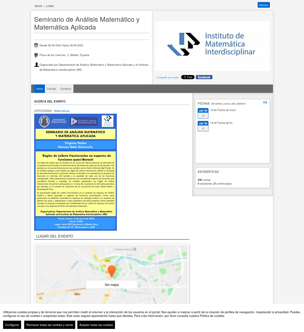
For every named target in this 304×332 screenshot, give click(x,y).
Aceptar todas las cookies (96, 325)
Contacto (65, 89)
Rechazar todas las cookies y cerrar (49, 325)
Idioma (263, 5)
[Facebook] (204, 77)
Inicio (38, 6)
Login (50, 6)
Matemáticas (62, 111)
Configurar (12, 325)
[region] (152, 318)
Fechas (51, 89)
